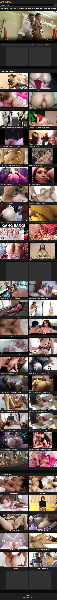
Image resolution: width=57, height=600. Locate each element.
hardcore (32, 45)
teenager (26, 45)
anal (15, 45)
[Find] (55, 5)
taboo (38, 45)
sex (6, 45)
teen (3, 45)
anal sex (20, 45)
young (10, 45)
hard (42, 45)
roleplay (47, 45)
